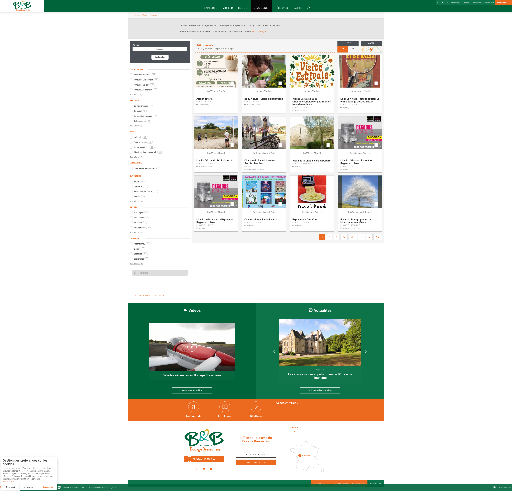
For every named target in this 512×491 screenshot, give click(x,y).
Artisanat (139, 223)
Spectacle (140, 186)
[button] (210, 6)
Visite (138, 181)
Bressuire (140, 254)
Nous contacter (256, 462)
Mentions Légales (320, 484)
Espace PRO (489, 3)
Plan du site (360, 484)
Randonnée (140, 218)
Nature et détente (143, 147)
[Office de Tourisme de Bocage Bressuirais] (204, 440)
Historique (140, 213)
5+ (344, 237)
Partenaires (375, 484)
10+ (352, 237)
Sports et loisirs (142, 142)
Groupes (465, 3)
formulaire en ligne (258, 31)
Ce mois (139, 111)
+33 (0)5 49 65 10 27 (256, 447)
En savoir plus (8, 481)
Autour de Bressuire (144, 75)
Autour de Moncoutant (145, 80)
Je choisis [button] (28, 487)
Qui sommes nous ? (341, 484)
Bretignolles (140, 259)
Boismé (139, 249)
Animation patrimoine (145, 191)
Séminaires (476, 3)
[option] (320, 351)
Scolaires (455, 3)
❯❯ (377, 237)
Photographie (141, 228)
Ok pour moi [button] (48, 487)
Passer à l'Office (256, 455)
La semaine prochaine (145, 116)
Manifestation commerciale (147, 152)
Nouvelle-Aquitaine (315, 427)
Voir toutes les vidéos (192, 390)
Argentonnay (141, 244)
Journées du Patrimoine (145, 168)
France (294, 427)
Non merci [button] (10, 487)
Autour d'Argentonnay (145, 90)
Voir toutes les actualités (320, 390)
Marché (139, 196)
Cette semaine (142, 121)
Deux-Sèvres (308, 433)
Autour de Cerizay (143, 85)
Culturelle (140, 137)
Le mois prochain (143, 106)
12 (361, 237)
